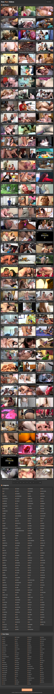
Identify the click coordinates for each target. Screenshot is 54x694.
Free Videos (7, 2)
